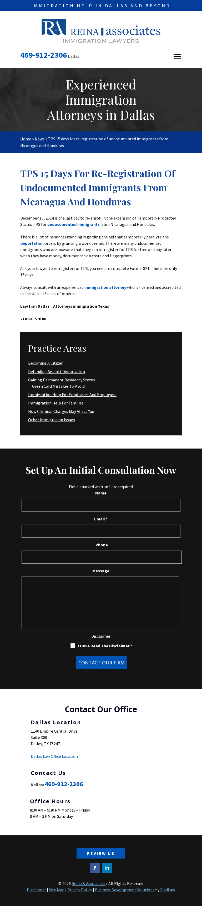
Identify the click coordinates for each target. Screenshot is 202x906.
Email (101, 518)
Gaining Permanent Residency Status (61, 379)
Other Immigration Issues (51, 419)
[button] (177, 56)
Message (100, 570)
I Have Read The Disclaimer (105, 645)
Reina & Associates (88, 883)
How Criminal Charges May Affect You (61, 411)
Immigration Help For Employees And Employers (72, 394)
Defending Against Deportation (56, 371)
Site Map (56, 889)
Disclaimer (100, 636)
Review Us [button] (101, 853)
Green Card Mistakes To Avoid (58, 386)
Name (101, 492)
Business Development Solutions (124, 889)
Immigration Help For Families (56, 403)
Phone (101, 544)
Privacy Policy (79, 889)
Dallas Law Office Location (54, 756)
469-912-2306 (43, 55)
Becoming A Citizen (45, 363)
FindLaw (167, 889)
